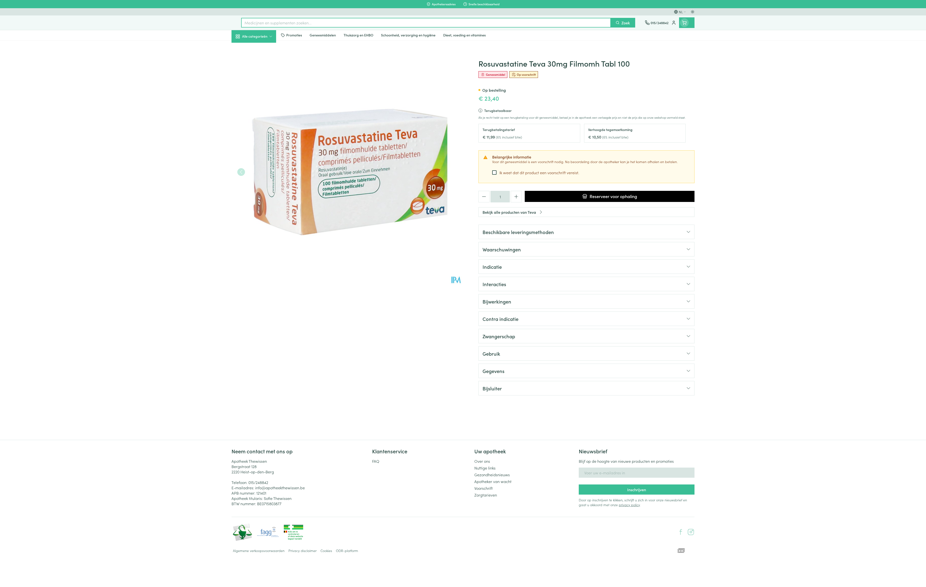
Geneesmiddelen (262, 167)
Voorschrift (483, 488)
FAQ (375, 461)
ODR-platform (347, 550)
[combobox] (426, 23)
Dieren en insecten (262, 153)
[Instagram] (690, 532)
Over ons (482, 461)
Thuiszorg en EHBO (262, 140)
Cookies (326, 550)
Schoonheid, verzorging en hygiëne (262, 62)
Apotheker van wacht (492, 481)
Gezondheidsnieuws (492, 474)
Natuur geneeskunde (262, 126)
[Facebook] (680, 532)
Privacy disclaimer (302, 550)
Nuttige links (485, 467)
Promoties (244, 47)
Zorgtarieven (485, 494)
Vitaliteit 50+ (262, 112)
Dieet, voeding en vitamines (262, 80)
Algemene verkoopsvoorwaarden (259, 550)
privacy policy (629, 504)
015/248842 (258, 482)
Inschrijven (636, 489)
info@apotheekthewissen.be (280, 487)
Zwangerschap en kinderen (262, 97)
